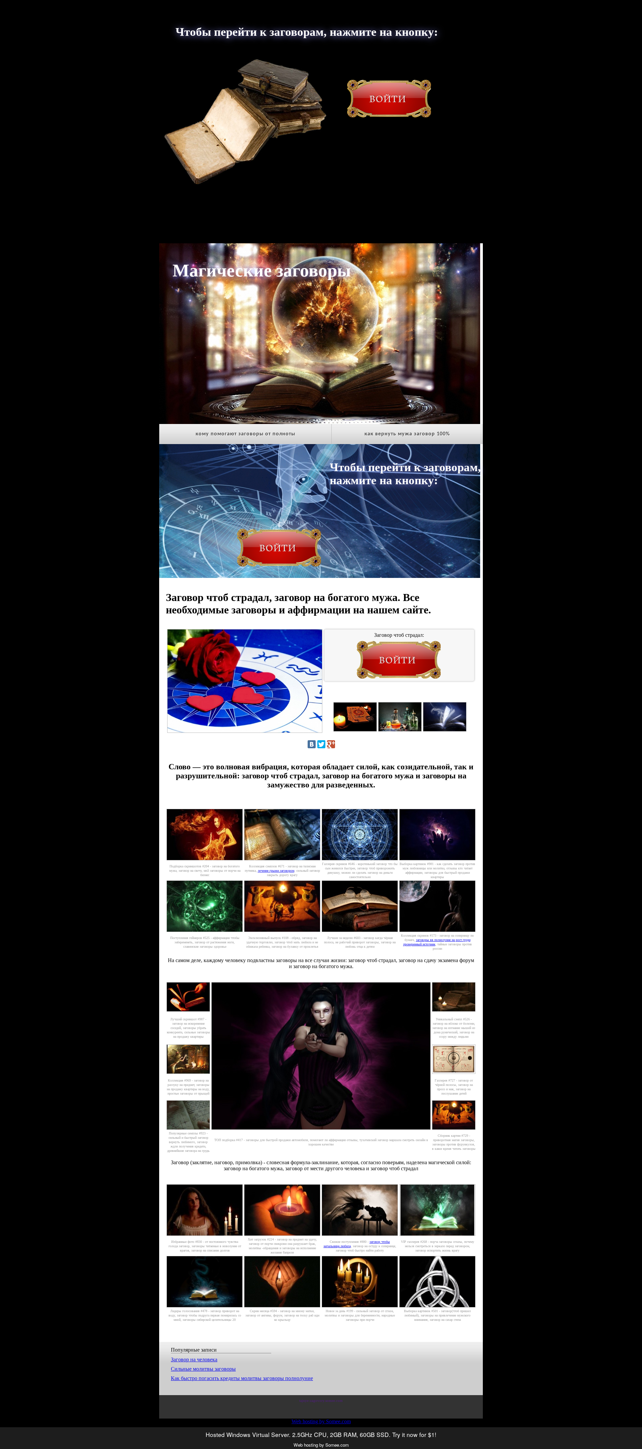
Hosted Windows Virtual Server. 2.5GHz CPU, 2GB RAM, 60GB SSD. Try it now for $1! (321, 1434)
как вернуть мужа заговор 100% (407, 434)
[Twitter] (321, 744)
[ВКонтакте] (312, 744)
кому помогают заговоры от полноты (245, 434)
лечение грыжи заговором (276, 870)
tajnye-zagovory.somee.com (321, 1400)
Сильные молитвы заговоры (203, 1369)
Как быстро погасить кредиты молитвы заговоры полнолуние (242, 1378)
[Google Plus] (331, 744)
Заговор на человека (194, 1359)
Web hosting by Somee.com (321, 1421)
